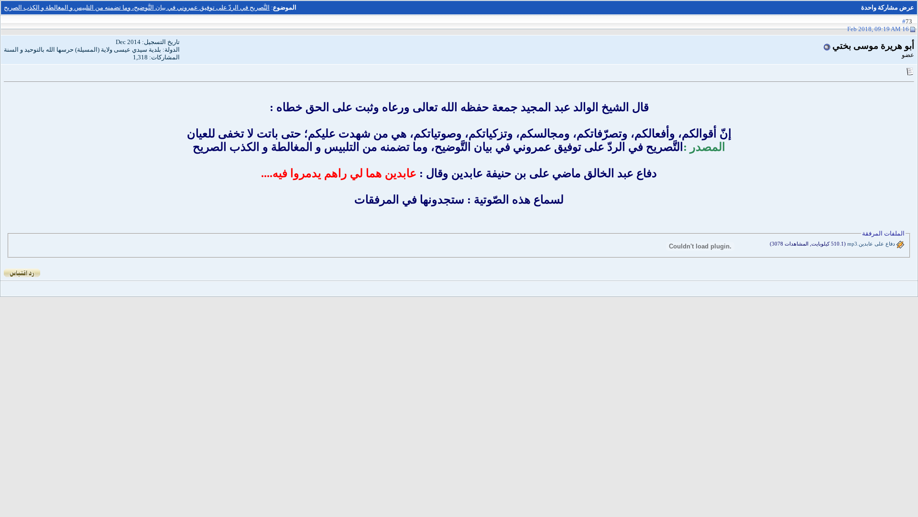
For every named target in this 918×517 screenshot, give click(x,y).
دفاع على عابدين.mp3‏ (871, 244)
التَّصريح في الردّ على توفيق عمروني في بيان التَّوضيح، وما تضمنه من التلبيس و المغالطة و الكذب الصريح (137, 7)
